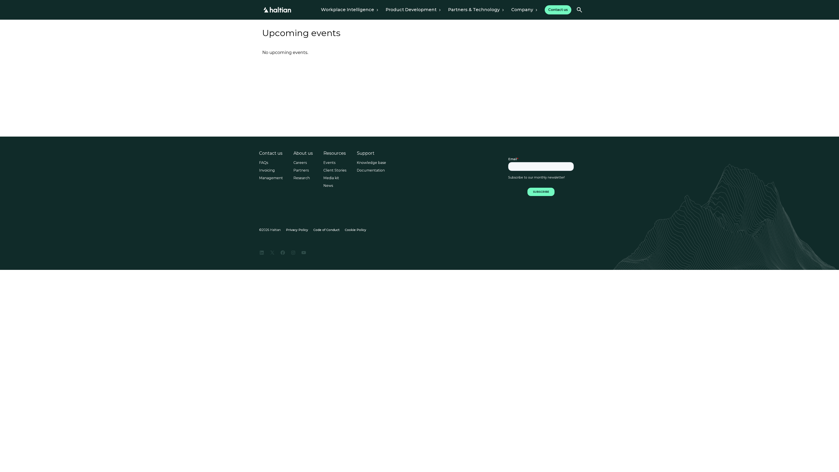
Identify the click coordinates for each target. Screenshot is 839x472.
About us (303, 153)
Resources (334, 153)
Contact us (271, 153)
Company (522, 9)
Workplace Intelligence (347, 9)
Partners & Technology (474, 9)
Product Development (411, 9)
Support (365, 153)
